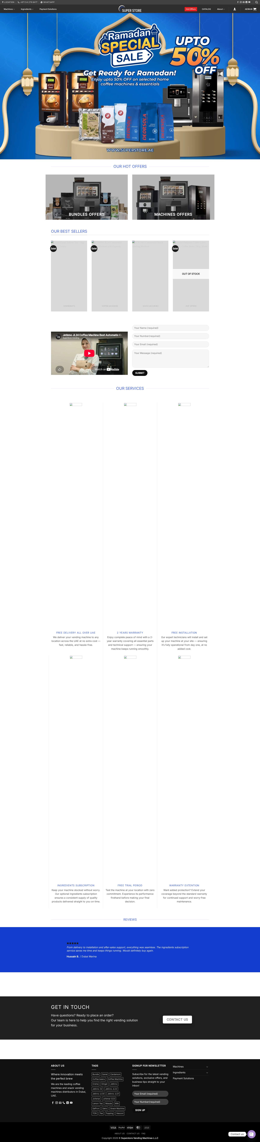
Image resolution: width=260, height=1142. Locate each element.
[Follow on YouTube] (249, 2)
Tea (101, 1113)
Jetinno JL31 (113, 1094)
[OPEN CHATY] (252, 1134)
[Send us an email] (244, 2)
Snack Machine (117, 1108)
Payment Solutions (48, 9)
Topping (109, 1113)
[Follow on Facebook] (238, 2)
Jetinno (114, 1084)
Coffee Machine (115, 1079)
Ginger (104, 1084)
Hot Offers (191, 9)
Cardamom (115, 1074)
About (220, 9)
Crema (95, 1084)
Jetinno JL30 (98, 1094)
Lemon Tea (97, 1103)
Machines (8, 9)
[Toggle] (207, 1067)
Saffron (96, 1108)
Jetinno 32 (97, 1089)
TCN (95, 1113)
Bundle (96, 1074)
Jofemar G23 (109, 1099)
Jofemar (96, 1099)
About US (120, 1133)
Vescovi (119, 1113)
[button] (256, 2)
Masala (108, 1103)
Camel (104, 1074)
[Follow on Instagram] (241, 2)
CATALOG (206, 9)
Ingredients (26, 9)
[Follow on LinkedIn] (246, 2)
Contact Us (133, 1133)
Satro (104, 1108)
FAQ (143, 1133)
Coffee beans (99, 1079)
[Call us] (64, 1102)
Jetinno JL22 (111, 1089)
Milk (117, 1103)
